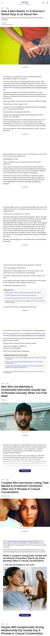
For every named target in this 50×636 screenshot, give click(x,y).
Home (2, 8)
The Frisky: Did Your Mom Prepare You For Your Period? (27, 335)
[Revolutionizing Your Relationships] (25, 2)
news (13, 268)
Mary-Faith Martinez (6, 496)
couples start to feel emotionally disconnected (22, 541)
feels (9, 181)
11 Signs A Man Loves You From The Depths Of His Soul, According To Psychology (25, 301)
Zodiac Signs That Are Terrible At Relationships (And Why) (23, 292)
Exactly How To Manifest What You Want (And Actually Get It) (24, 298)
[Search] (43, 2)
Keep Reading (25, 470)
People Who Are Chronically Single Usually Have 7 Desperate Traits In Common (25, 358)
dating (17, 239)
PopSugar (3, 400)
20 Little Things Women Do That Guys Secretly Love (21, 295)
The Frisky (3, 23)
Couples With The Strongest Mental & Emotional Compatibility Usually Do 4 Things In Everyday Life (24, 366)
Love (7, 8)
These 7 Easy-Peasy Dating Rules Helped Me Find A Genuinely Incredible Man (24, 362)
